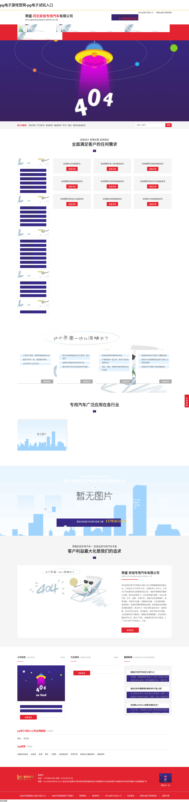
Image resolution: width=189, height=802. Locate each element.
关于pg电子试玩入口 (146, 12)
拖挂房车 (101, 754)
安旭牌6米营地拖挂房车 (112, 199)
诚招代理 (54, 35)
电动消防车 (27, 253)
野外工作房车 (28, 191)
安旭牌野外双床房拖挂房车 (72, 181)
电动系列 (49, 125)
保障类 (25, 295)
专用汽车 (74, 754)
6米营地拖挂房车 (29, 178)
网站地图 (3, 800)
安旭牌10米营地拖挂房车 (153, 199)
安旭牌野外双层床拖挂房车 (153, 163)
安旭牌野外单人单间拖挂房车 (112, 163)
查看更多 (130, 630)
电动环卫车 (27, 257)
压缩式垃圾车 (28, 207)
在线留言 (161, 28)
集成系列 (57, 125)
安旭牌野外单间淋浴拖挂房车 (112, 181)
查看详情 (72, 169)
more (62, 657)
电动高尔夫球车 (29, 249)
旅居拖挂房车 (28, 186)
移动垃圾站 (27, 220)
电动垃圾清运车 (79, 125)
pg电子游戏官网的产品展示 (73, 28)
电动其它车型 (28, 266)
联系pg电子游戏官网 (164, 12)
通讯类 (25, 286)
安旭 (40, 754)
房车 (19, 738)
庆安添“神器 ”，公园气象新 (33, 710)
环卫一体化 (67, 125)
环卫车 (26, 738)
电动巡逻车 (27, 261)
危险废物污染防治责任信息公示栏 (36, 706)
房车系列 (32, 125)
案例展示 (99, 28)
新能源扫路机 (28, 240)
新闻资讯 (116, 28)
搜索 (168, 125)
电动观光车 (27, 244)
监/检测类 (26, 290)
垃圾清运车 (63, 754)
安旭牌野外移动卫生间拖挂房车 (152, 181)
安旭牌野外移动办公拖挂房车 (72, 199)
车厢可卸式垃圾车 (30, 211)
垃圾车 (33, 754)
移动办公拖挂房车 (87, 754)
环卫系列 (40, 125)
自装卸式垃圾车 (29, 215)
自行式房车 (27, 182)
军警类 (25, 282)
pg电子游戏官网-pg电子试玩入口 (37, 28)
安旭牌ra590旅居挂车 (72, 163)
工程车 (53, 754)
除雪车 (25, 224)
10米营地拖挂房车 (30, 169)
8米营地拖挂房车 (29, 174)
